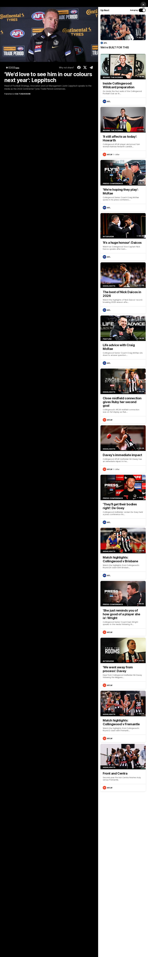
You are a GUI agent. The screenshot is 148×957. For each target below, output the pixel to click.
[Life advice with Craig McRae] (123, 341)
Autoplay (134, 10)
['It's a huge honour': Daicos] (123, 236)
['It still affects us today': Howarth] (123, 132)
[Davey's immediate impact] (123, 449)
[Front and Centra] (123, 767)
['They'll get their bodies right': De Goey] (123, 500)
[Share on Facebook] (79, 67)
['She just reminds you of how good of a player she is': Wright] (123, 608)
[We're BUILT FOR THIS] (123, 33)
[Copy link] (91, 67)
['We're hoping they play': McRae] (123, 185)
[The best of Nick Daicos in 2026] (123, 288)
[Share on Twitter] (85, 67)
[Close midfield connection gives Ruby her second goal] (123, 396)
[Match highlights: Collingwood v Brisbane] (123, 553)
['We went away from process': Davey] (123, 663)
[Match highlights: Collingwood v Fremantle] (123, 716)
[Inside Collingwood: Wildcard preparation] (123, 79)
